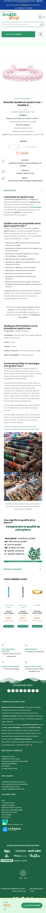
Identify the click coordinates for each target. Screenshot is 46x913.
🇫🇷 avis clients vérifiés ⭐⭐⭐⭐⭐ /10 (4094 (21, 5)
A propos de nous (8, 756)
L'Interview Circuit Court (10, 787)
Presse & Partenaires (9, 764)
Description (10, 191)
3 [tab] (24, 96)
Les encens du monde (8, 606)
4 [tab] (26, 96)
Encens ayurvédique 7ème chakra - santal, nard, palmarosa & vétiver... (23, 612)
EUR (20, 878)
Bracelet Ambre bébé (37, 612)
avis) (38, 5)
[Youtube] (8, 690)
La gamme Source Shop (11, 759)
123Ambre (37, 605)
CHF (25, 878)
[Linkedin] (29, 690)
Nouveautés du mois (9, 812)
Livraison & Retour (8, 805)
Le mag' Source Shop (9, 768)
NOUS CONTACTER (19, 891)
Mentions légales (36, 889)
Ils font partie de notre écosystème (15, 784)
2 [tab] (22, 96)
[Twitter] (33, 690)
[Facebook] (21, 690)
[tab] (23, 190)
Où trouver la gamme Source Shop (15, 761)
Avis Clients (6, 766)
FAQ (3, 800)
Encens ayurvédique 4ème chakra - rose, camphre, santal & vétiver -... (9, 612)
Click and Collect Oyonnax (11, 807)
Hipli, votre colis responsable (12, 810)
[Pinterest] (37, 690)
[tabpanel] (23, 73)
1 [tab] (20, 96)
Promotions (6, 817)
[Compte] (16, 8)
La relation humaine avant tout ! (14, 782)
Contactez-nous (8, 803)
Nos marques (6, 815)
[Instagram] (12, 690)
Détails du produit (13, 569)
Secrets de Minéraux (23, 99)
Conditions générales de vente (13, 889)
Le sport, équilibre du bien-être (13, 789)
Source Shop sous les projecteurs (23, 845)
